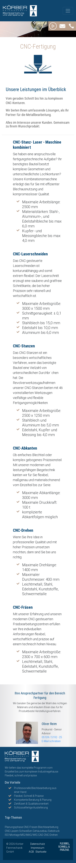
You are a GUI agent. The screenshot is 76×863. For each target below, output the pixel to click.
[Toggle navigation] (68, 10)
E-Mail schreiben (51, 741)
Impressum (37, 847)
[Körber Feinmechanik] (20, 10)
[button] (53, 26)
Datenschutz (37, 843)
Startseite (40, 851)
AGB (31, 851)
